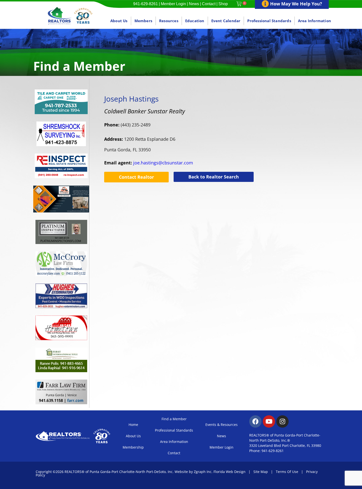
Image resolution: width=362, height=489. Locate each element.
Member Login (173, 4)
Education (194, 20)
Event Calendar (226, 20)
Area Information (314, 20)
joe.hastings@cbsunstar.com (148, 163)
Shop (223, 4)
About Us (119, 20)
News (194, 4)
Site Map (260, 471)
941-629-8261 (145, 4)
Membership (133, 447)
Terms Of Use (287, 471)
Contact (208, 4)
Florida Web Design (230, 471)
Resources (168, 20)
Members (143, 20)
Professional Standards (269, 20)
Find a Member (174, 419)
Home (133, 424)
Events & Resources (221, 424)
